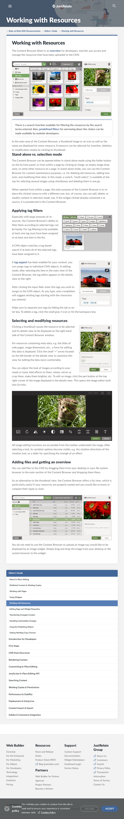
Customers (102, 760)
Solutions (11, 780)
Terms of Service (101, 780)
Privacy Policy (103, 768)
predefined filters (49, 129)
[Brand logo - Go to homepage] (62, 6)
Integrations (12, 776)
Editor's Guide (51, 31)
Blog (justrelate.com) (49, 764)
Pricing (9, 785)
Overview (11, 752)
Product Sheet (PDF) (45, 760)
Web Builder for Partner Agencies (47, 778)
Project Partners (43, 785)
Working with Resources (72, 31)
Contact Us (99, 785)
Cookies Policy (48, 813)
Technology (11, 772)
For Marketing (13, 760)
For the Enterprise (15, 756)
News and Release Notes (44, 754)
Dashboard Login (72, 764)
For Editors (11, 764)
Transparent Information (100, 774)
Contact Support (72, 752)
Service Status (71, 768)
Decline (89, 809)
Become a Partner (44, 789)
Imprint (100, 764)
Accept (109, 809)
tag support (20, 262)
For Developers (13, 768)
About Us (101, 756)
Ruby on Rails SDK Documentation (25, 31)
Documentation (72, 756)
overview (55, 51)
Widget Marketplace (74, 760)
